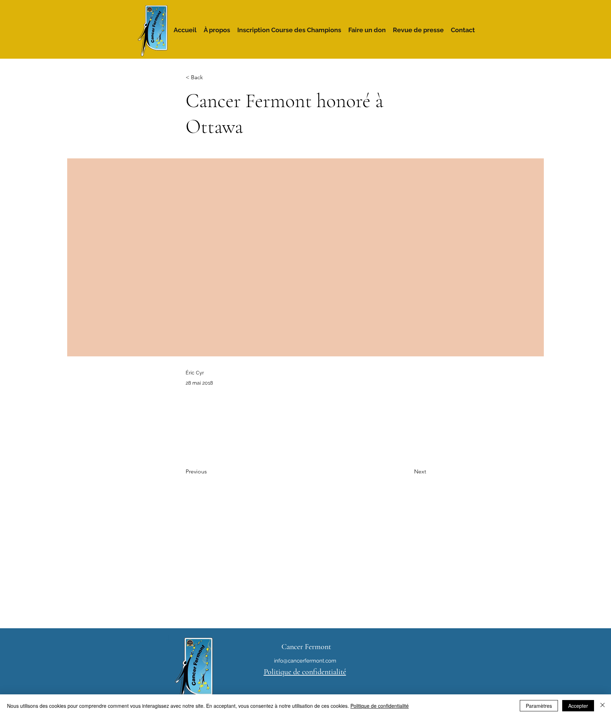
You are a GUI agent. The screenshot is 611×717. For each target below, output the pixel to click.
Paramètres (539, 705)
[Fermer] (602, 705)
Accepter (578, 705)
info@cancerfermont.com (305, 661)
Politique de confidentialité (379, 705)
